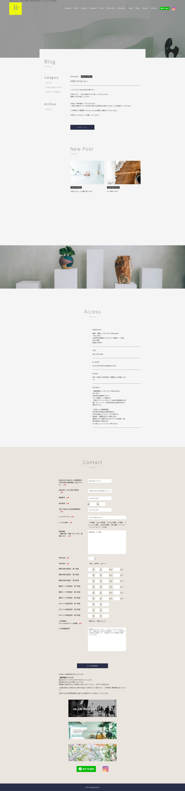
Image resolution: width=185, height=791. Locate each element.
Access (145, 8)
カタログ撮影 (111, 522)
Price (102, 8)
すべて (49, 83)
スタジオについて (54, 87)
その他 (104, 527)
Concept (67, 8)
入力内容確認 (92, 666)
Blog (138, 8)
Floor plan (111, 8)
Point (76, 8)
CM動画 (92, 522)
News (131, 8)
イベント (122, 525)
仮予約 (96, 563)
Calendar (93, 8)
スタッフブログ (53, 92)
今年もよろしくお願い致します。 (81, 191)
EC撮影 (120, 522)
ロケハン (104, 563)
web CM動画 (100, 522)
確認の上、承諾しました (97, 621)
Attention (122, 8)
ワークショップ (94, 527)
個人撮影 (114, 525)
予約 (90, 563)
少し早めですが (112, 191)
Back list (82, 127)
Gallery (84, 8)
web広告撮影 (104, 525)
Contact (154, 8)
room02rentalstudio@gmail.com (104, 365)
